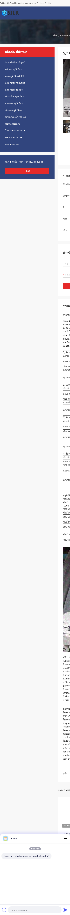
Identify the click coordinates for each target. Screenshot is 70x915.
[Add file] (4, 909)
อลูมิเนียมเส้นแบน (14, 89)
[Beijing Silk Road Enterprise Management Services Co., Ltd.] (10, 13)
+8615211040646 (34, 161)
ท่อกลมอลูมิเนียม (13, 110)
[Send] (65, 909)
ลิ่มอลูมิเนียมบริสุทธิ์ (15, 62)
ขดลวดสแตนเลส (13, 137)
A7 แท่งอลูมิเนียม (13, 69)
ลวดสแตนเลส (12, 144)
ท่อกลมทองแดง (12, 123)
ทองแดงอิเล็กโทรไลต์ (15, 117)
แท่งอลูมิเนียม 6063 (14, 76)
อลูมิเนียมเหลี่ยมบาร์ (15, 83)
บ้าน (55, 35)
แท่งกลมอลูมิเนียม (14, 103)
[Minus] (65, 838)
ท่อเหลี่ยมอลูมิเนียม (14, 96)
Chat (27, 171)
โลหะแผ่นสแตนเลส (15, 130)
